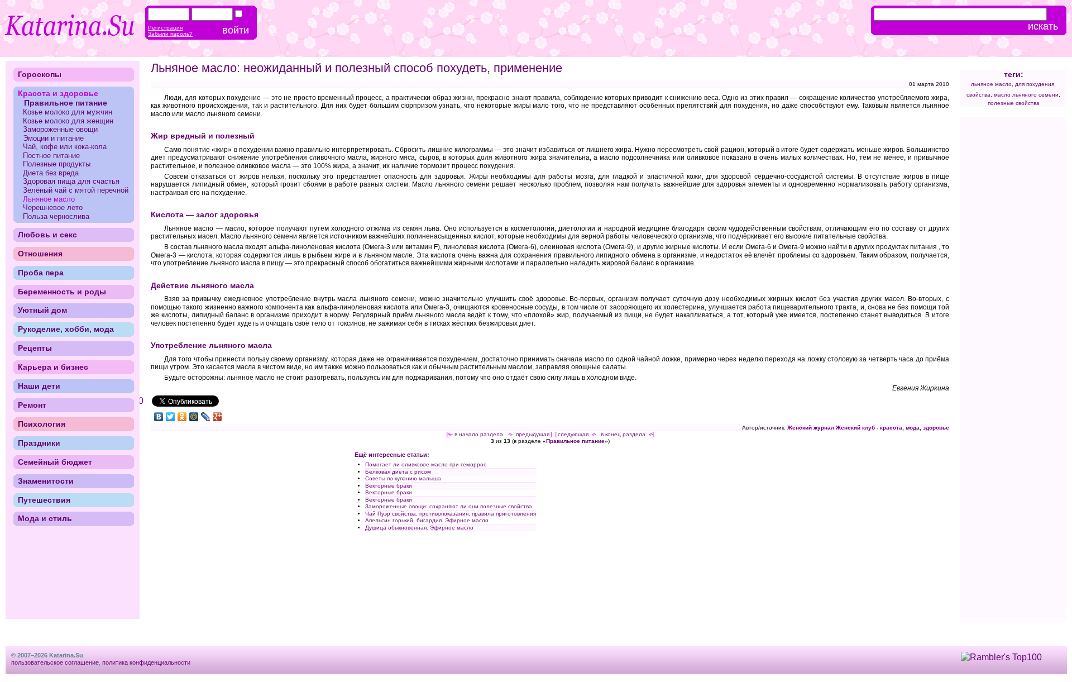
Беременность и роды (62, 291)
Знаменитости (46, 480)
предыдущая (532, 434)
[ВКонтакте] (159, 416)
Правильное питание (575, 441)
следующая (573, 434)
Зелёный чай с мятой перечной (75, 190)
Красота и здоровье (58, 93)
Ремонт (32, 404)
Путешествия (44, 499)
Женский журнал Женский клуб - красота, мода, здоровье (868, 428)
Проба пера (41, 272)
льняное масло (991, 84)
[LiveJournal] (206, 416)
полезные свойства (1014, 103)
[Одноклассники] (182, 416)
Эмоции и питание (53, 138)
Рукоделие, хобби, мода (66, 329)
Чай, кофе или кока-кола (65, 146)
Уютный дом (42, 310)
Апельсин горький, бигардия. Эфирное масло (427, 520)
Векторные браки (388, 486)
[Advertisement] (244, 530)
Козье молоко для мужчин (67, 112)
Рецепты (35, 348)
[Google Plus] (217, 416)
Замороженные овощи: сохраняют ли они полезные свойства (448, 506)
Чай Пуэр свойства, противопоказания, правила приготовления (450, 514)
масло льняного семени (1026, 95)
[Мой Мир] (194, 416)
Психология (41, 423)
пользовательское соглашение (55, 662)
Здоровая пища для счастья (71, 181)
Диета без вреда (51, 173)
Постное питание (51, 155)
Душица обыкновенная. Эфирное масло (419, 527)
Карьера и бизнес (53, 367)
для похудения (1034, 84)
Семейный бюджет (55, 461)
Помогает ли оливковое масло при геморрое (426, 464)
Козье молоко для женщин (68, 121)
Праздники (39, 442)
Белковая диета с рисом (398, 472)
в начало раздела (478, 434)
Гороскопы (39, 74)
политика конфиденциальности (146, 662)
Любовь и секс (47, 234)
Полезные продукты (56, 164)
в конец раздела (623, 434)
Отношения (40, 253)
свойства (978, 95)
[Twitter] (170, 416)
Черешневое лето (53, 207)
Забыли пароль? (170, 34)
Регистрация (165, 28)
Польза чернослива (56, 216)
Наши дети (39, 385)
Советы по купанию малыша (403, 478)
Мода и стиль (45, 518)
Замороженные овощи (60, 129)
